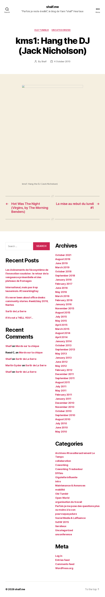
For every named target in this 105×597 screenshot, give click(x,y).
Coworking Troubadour (69, 469)
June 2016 (61, 287)
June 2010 (61, 427)
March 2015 (62, 329)
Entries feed (62, 560)
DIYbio (59, 473)
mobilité (60, 489)
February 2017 (63, 283)
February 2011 (63, 394)
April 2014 (61, 337)
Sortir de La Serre (15, 311)
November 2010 (64, 407)
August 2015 (62, 312)
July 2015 (61, 316)
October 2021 (63, 255)
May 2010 (61, 431)
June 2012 (61, 361)
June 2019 (61, 263)
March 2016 (62, 296)
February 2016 (63, 300)
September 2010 (65, 415)
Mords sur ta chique (27, 346)
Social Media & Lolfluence (70, 518)
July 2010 (61, 423)
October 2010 (63, 411)
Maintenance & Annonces (70, 485)
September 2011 (65, 378)
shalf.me (52, 6)
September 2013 (65, 349)
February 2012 (63, 370)
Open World (62, 497)
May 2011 (60, 390)
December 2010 (64, 402)
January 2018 (63, 279)
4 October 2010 (62, 61)
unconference (63, 534)
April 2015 (61, 324)
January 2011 (63, 398)
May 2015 (61, 320)
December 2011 (64, 374)
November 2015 (64, 308)
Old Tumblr (41, 30)
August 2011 (62, 382)
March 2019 (62, 267)
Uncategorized (61, 30)
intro (58, 481)
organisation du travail (68, 502)
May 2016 (61, 292)
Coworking (61, 465)
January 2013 (63, 357)
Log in (58, 555)
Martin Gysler (13, 365)
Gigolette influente (66, 477)
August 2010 (62, 419)
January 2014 (63, 341)
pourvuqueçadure (66, 513)
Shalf (43, 61)
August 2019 (62, 259)
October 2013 (63, 345)
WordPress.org (64, 568)
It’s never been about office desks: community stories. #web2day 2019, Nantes (26, 301)
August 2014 (62, 333)
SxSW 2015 (62, 522)
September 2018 (65, 275)
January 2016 (63, 304)
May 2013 (61, 353)
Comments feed (64, 564)
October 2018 (63, 271)
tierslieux (60, 526)
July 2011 (60, 386)
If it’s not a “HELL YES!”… (19, 317)
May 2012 (61, 365)
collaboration (63, 460)
